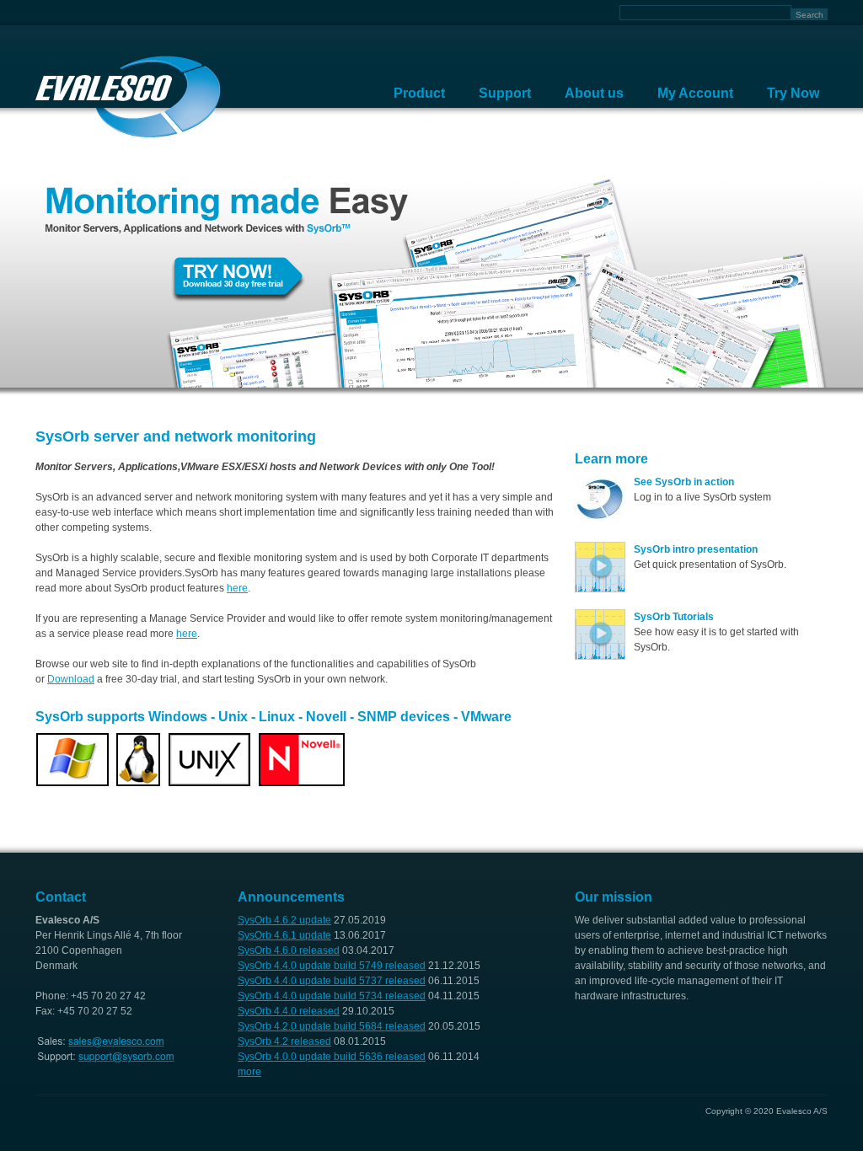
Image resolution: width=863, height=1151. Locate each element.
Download (70, 679)
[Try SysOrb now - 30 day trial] (431, 384)
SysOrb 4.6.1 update (284, 935)
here (237, 588)
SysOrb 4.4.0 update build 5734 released (332, 996)
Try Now (793, 93)
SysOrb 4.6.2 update (284, 920)
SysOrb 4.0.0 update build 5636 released (332, 1057)
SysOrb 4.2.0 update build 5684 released (332, 1026)
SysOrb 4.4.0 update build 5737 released (332, 981)
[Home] (128, 96)
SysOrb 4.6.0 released (289, 950)
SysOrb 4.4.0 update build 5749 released (332, 966)
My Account (695, 93)
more (249, 1072)
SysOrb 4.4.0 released (289, 1011)
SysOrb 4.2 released (284, 1041)
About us (594, 93)
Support (505, 93)
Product (419, 93)
